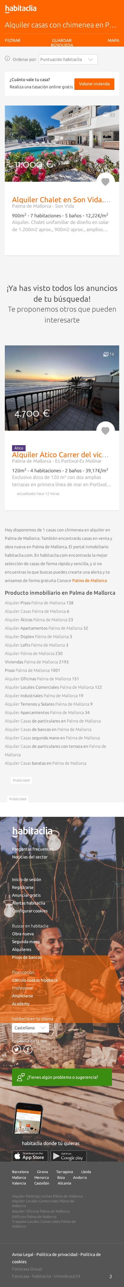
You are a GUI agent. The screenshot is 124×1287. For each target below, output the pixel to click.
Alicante (64, 1183)
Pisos (35, 602)
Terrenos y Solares (47, 704)
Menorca (41, 1177)
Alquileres (21, 949)
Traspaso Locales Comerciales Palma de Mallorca (44, 1223)
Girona (42, 1172)
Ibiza (61, 1177)
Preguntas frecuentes (32, 849)
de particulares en (53, 721)
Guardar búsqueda (62, 75)
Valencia (19, 1183)
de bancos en (48, 729)
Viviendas (31, 661)
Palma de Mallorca (89, 580)
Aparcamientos (44, 712)
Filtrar (12, 40)
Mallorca (19, 1177)
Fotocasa (20, 1276)
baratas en (45, 763)
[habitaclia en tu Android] (69, 1156)
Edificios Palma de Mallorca (34, 1217)
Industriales (41, 695)
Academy (20, 1003)
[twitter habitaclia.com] (16, 1049)
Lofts (35, 645)
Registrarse (23, 887)
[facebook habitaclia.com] (28, 1049)
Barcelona (20, 1172)
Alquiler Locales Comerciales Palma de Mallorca (43, 1203)
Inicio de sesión (26, 879)
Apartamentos (43, 628)
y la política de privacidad (77, 65)
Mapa (113, 40)
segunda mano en (52, 737)
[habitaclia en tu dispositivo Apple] (30, 1156)
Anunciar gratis (26, 895)
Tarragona (64, 1172)
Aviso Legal (22, 1254)
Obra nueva (23, 933)
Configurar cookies (30, 910)
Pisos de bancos (27, 957)
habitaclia (41, 1276)
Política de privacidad (56, 1254)
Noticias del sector (30, 856)
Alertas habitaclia (28, 903)
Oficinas (38, 678)
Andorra (80, 1177)
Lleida (86, 1172)
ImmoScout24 (67, 1276)
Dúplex (37, 636)
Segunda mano (26, 941)
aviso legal (47, 65)
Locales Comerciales (49, 687)
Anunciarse (22, 995)
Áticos (36, 619)
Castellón (41, 1183)
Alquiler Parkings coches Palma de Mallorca (47, 1196)
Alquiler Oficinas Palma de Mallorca (41, 1211)
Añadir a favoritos (105, 182)
